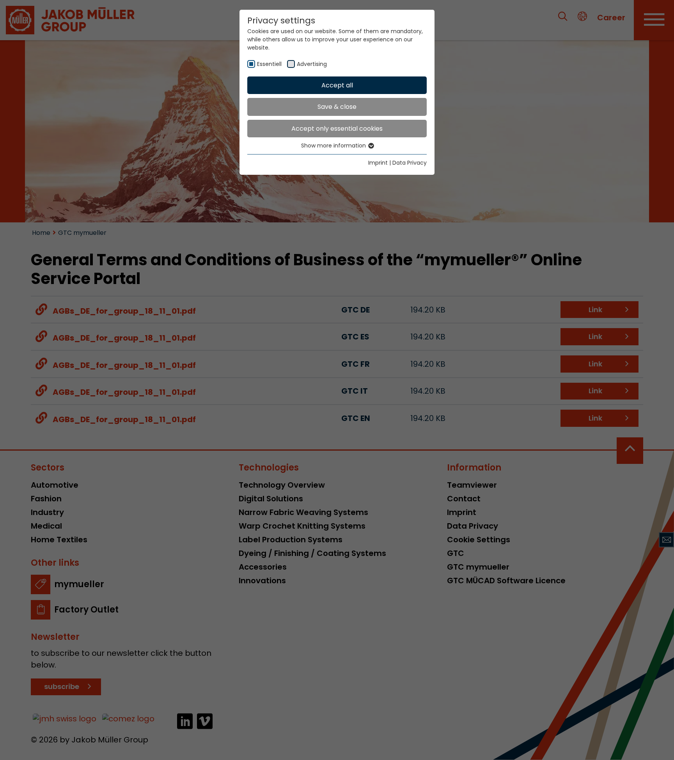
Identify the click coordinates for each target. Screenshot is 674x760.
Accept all (337, 85)
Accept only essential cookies (337, 128)
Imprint (378, 163)
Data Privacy (409, 163)
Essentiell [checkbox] (269, 64)
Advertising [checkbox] (312, 64)
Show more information (334, 145)
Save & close (337, 106)
